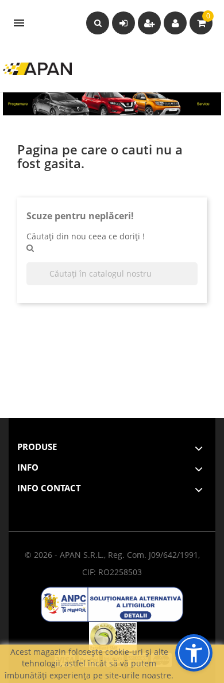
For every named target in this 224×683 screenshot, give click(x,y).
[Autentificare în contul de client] (123, 22)
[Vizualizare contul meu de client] (175, 22)
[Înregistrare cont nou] (149, 22)
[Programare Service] (112, 103)
